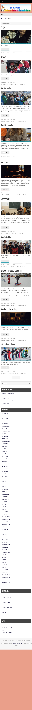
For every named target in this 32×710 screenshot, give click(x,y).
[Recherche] (7, 1)
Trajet (3, 27)
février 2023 (5, 466)
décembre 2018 (6, 575)
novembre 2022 (6, 474)
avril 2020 (4, 534)
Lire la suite (4, 49)
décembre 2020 (6, 517)
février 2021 (5, 511)
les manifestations (6, 610)
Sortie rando (6, 88)
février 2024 (5, 456)
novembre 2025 (6, 426)
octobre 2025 (5, 428)
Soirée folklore (6, 237)
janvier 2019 (5, 572)
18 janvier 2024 (11, 156)
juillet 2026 (5, 413)
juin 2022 (4, 479)
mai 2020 (4, 532)
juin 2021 (4, 504)
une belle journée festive (8, 393)
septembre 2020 (6, 524)
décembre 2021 (6, 494)
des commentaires (7, 630)
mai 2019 (4, 562)
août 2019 (4, 554)
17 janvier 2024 (11, 264)
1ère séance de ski (8, 344)
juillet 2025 (5, 433)
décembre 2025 (6, 423)
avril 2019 (4, 564)
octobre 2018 (5, 580)
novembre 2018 (6, 577)
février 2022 (5, 489)
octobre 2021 (5, 496)
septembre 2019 (6, 552)
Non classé (19, 53)
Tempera (23, 648)
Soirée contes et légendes (11, 309)
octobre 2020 (5, 522)
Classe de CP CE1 (22, 84)
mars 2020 (4, 537)
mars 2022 (4, 486)
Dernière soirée (7, 125)
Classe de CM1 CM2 (14, 84)
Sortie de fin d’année (7, 396)
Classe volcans (6, 199)
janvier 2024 (5, 459)
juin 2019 (4, 559)
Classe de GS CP (6, 605)
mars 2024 (4, 454)
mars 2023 (4, 464)
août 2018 (4, 585)
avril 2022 (4, 484)
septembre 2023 (6, 461)
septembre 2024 (6, 446)
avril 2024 (4, 451)
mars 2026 (4, 416)
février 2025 (5, 436)
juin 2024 (4, 448)
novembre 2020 (6, 519)
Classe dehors (5, 398)
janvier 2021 (5, 514)
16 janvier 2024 (11, 338)
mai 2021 (4, 507)
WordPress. (28, 648)
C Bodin (4, 53)
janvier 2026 (5, 421)
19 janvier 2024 (11, 53)
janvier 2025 (5, 438)
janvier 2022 (5, 491)
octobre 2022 (5, 476)
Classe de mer (5, 403)
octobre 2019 (5, 549)
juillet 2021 (5, 501)
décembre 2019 (6, 544)
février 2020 (5, 539)
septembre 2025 (6, 431)
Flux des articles (7, 627)
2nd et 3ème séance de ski (11, 270)
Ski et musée (6, 162)
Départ (3, 57)
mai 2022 (4, 481)
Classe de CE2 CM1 (6, 84)
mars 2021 (4, 509)
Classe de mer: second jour (8, 401)
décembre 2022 (6, 471)
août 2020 (4, 527)
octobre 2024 (5, 443)
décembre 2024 (6, 441)
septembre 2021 (6, 499)
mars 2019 (4, 567)
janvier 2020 (5, 542)
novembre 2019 (6, 547)
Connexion (3, 1)
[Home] (1, 18)
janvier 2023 (5, 469)
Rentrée (4, 615)
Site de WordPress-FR (7, 632)
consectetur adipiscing (17, 643)
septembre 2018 (6, 582)
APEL (3, 595)
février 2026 (5, 418)
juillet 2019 (5, 557)
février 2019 (5, 570)
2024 (5, 18)
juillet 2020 (5, 529)
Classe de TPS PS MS (7, 607)
